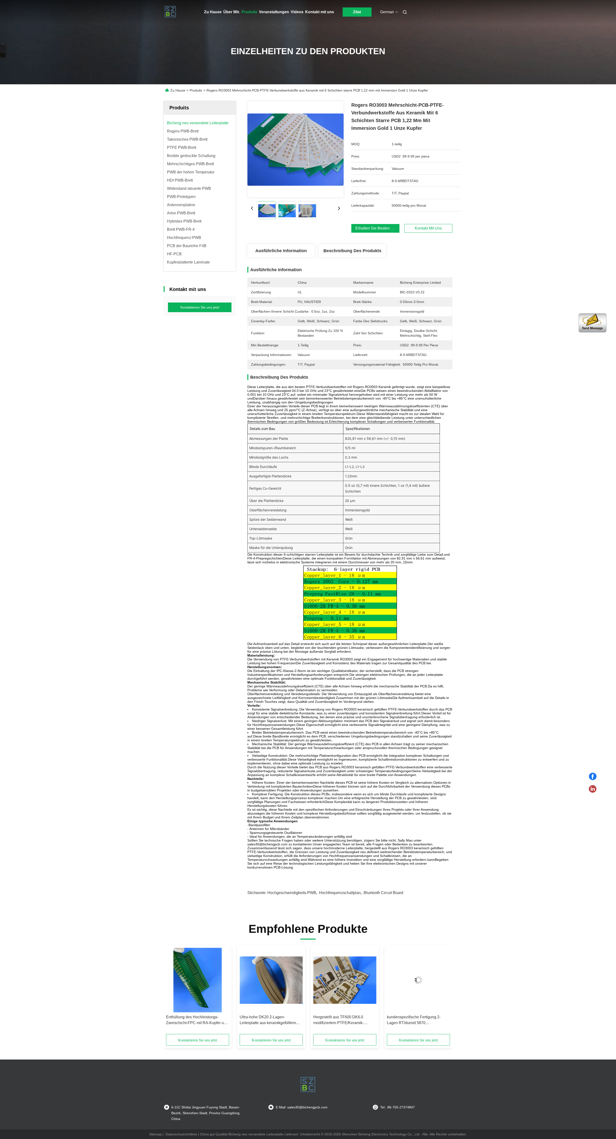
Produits (249, 12)
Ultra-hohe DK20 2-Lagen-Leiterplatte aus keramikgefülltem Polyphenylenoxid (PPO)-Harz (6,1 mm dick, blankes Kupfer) (269, 1020)
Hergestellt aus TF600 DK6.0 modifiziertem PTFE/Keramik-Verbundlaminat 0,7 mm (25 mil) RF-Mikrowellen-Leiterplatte (344, 1020)
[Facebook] (592, 776)
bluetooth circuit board (383, 893)
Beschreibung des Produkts (352, 250)
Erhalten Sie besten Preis (377, 228)
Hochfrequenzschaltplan (340, 893)
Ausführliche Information (281, 250)
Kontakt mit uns (319, 12)
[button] (172, 991)
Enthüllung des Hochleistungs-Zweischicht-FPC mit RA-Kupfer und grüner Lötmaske (197, 1020)
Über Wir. (231, 12)
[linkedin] (592, 789)
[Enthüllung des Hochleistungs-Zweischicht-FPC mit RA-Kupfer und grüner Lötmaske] (197, 980)
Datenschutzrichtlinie (181, 1134)
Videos (297, 12)
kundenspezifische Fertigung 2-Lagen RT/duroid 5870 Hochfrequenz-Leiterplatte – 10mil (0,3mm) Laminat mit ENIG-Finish (416, 1020)
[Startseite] (170, 12)
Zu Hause (213, 12)
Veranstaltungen (274, 12)
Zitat (357, 12)
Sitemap (155, 1134)
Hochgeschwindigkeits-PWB (291, 893)
